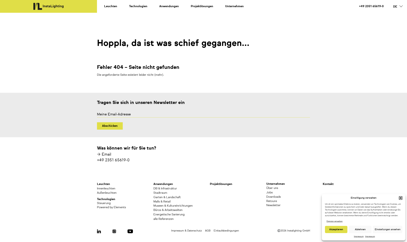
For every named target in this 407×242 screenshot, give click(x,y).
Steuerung (104, 203)
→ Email (104, 154)
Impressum (359, 237)
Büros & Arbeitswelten (168, 210)
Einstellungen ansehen (387, 229)
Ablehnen (360, 229)
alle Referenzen (163, 219)
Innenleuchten (106, 188)
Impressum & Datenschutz (186, 231)
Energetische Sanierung (169, 214)
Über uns (272, 188)
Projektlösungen (202, 6)
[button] (400, 198)
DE (395, 6)
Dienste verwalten (335, 221)
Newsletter (273, 205)
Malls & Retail (162, 201)
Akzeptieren (336, 229)
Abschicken (110, 126)
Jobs (269, 192)
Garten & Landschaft (167, 197)
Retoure (271, 201)
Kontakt (328, 184)
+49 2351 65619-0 (371, 6)
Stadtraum (160, 192)
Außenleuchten (107, 192)
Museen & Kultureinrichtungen (173, 205)
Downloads (273, 196)
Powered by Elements (111, 207)
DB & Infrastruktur (165, 188)
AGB (207, 231)
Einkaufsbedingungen (226, 231)
